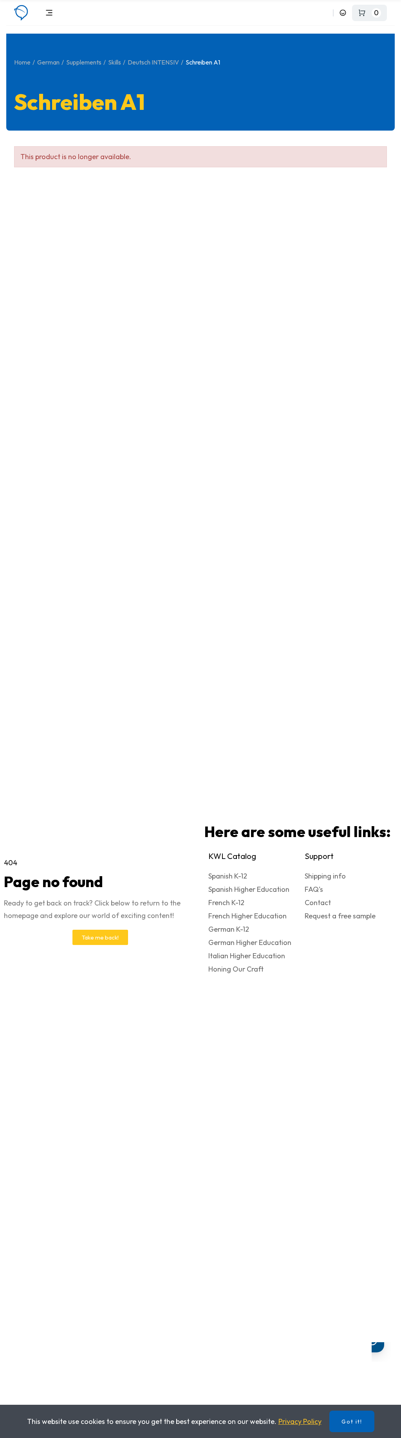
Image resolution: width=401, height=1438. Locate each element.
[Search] (325, 12)
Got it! (351, 1421)
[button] (100, 937)
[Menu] (49, 13)
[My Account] (343, 13)
